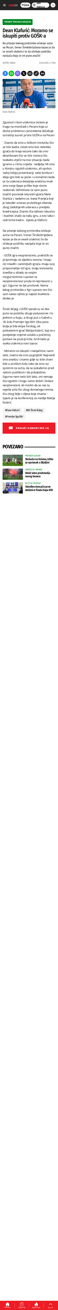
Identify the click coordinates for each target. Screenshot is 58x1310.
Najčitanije (36, 1307)
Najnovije (21, 1307)
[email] (30, 73)
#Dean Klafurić (12, 410)
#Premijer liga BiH (14, 416)
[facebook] (5, 73)
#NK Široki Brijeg (34, 410)
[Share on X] (23, 73)
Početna (7, 1307)
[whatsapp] (11, 73)
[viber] (17, 73)
